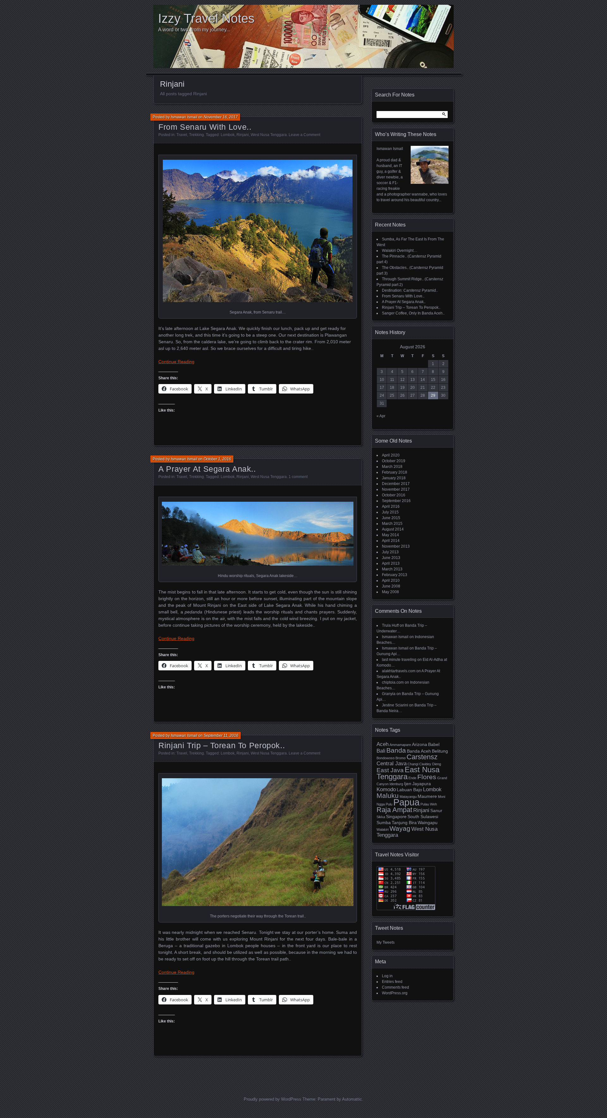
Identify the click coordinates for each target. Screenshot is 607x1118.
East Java (390, 770)
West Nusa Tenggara (269, 135)
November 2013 (396, 546)
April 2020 (391, 455)
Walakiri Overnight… (399, 250)
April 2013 (391, 563)
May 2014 (390, 535)
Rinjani (242, 135)
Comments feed (395, 987)
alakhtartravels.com (398, 671)
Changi (413, 764)
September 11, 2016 (221, 735)
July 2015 (390, 512)
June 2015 (391, 518)
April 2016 (391, 506)
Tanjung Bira (404, 822)
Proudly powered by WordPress (272, 1099)
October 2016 (393, 495)
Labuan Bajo (409, 789)
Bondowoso (386, 758)
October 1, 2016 (217, 459)
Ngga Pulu (384, 804)
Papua (406, 802)
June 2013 (391, 558)
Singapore (396, 816)
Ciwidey (425, 764)
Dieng (436, 764)
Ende (412, 778)
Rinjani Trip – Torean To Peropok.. (221, 745)
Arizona (419, 744)
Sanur (436, 810)
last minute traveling (399, 659)
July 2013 (390, 552)
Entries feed (392, 981)
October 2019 (393, 461)
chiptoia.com (393, 682)
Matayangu (408, 796)
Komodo (386, 789)
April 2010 (391, 580)
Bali (381, 751)
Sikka (381, 817)
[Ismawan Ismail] (430, 182)
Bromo (400, 758)
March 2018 (392, 466)
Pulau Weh (428, 804)
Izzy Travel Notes (206, 18)
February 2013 (394, 575)
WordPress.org (395, 993)
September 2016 (396, 501)
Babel (433, 744)
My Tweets (386, 942)
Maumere (427, 796)
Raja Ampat (394, 810)
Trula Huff (390, 625)
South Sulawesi (423, 816)
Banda (396, 750)
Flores (426, 776)
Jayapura (421, 783)
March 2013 (392, 569)
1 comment (298, 477)
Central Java (392, 764)
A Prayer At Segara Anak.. (207, 468)
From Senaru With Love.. (204, 126)
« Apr (381, 416)
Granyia (388, 694)
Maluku (388, 795)
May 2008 (390, 592)
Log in (387, 976)
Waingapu (428, 822)
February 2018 (394, 472)
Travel (181, 135)
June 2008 (391, 586)
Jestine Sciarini (395, 705)
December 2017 (396, 483)
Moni (441, 796)
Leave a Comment (304, 135)
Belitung (440, 751)
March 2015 (392, 523)
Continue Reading (176, 361)
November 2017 (396, 489)
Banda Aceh (419, 751)
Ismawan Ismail (184, 117)
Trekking (196, 135)
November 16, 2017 (221, 117)
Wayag (399, 828)
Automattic (352, 1099)
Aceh (383, 744)
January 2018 (394, 478)
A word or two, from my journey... (194, 29)
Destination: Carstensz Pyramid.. (410, 290)
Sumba (384, 822)
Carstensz (422, 757)
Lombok (228, 135)
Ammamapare (400, 745)
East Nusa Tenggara (408, 773)
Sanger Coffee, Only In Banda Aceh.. (413, 313)
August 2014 (393, 529)
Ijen (407, 783)
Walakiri (383, 829)
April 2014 (391, 540)
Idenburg (396, 784)
